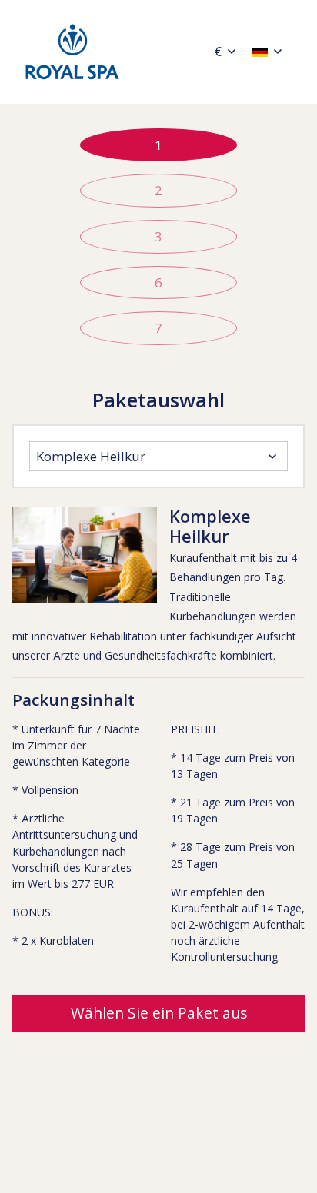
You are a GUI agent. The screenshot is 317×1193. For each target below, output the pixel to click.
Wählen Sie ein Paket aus (159, 1013)
